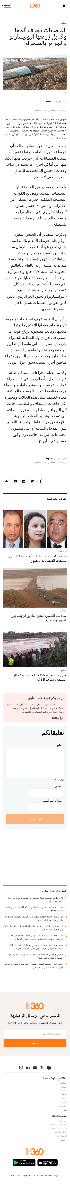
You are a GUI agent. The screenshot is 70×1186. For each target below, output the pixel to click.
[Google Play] (24, 1162)
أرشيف (64, 1140)
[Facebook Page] (49, 1067)
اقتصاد (64, 1087)
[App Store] (47, 1162)
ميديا (64, 1098)
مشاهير (63, 1106)
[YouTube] (35, 1067)
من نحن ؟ (62, 1120)
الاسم (58, 786)
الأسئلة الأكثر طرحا (59, 1124)
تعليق (59, 745)
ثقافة (64, 1094)
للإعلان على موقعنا (59, 1128)
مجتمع (63, 23)
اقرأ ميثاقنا (58, 718)
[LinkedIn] (28, 1067)
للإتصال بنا (62, 1136)
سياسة (63, 1083)
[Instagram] (21, 1067)
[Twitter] (42, 1067)
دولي (65, 1110)
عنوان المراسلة (52, 800)
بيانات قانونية (61, 1132)
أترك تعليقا (35, 819)
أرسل (35, 1043)
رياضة (64, 1102)
